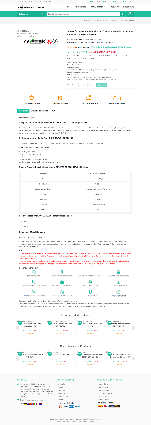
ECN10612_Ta (95, 39)
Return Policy (96, 2)
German (73, 422)
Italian (79, 422)
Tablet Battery (104, 387)
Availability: (71, 39)
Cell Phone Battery (105, 393)
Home (88, 20)
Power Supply (103, 396)
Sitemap (61, 399)
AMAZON (114, 20)
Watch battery (104, 399)
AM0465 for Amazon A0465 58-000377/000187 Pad (120, 325)
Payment (108, 2)
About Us (61, 384)
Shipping (118, 2)
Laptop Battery (104, 384)
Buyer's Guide (129, 2)
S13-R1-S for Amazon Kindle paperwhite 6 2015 (31, 325)
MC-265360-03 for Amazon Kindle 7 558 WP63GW (60, 325)
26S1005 (24, 222)
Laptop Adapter (104, 390)
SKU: (88, 39)
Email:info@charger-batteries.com (32, 400)
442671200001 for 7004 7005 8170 (60, 355)
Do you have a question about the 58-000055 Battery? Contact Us (92, 80)
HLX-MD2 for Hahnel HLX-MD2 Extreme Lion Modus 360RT (120, 356)
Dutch (92, 422)
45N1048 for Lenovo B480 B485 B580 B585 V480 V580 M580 (90, 356)
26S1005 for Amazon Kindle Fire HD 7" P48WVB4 (31, 356)
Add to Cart (102, 85)
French (85, 422)
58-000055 (24, 227)
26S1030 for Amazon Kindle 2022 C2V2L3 (90, 325)
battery (96, 20)
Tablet (104, 20)
